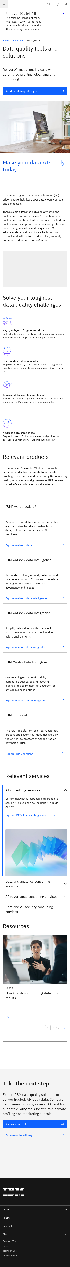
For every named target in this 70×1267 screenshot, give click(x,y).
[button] (57, 4)
